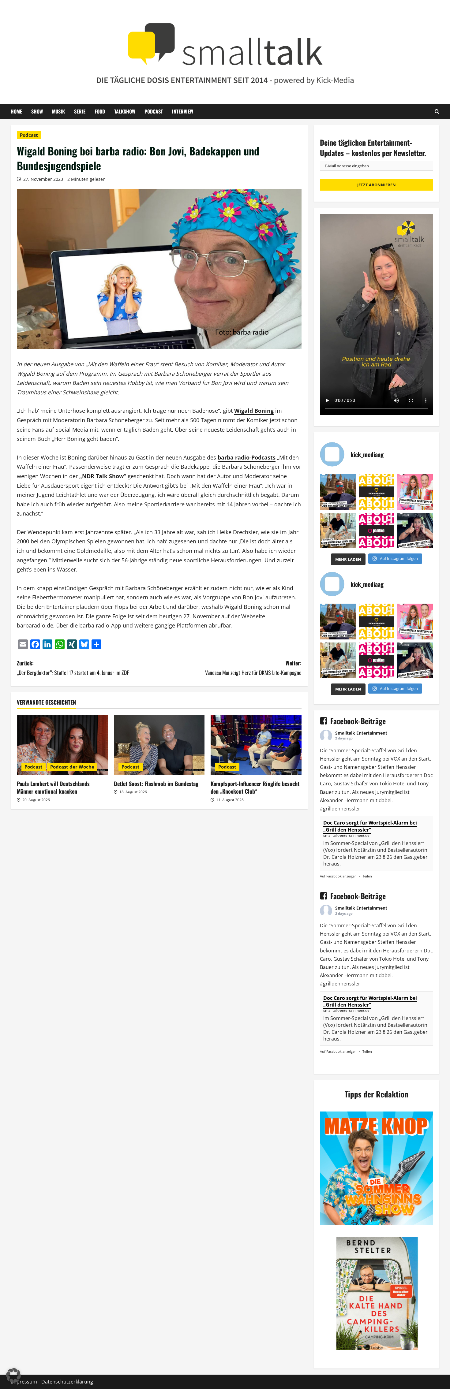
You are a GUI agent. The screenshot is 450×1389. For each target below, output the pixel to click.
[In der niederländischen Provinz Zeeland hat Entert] (338, 531)
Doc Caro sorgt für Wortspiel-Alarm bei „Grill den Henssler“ (370, 826)
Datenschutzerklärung (67, 1381)
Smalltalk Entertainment (361, 733)
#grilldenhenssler (340, 808)
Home (16, 111)
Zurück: (73, 667)
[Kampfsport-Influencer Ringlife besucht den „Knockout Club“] (256, 745)
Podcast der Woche (72, 767)
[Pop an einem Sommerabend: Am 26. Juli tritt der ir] (415, 531)
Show (37, 111)
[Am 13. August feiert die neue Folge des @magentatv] (338, 492)
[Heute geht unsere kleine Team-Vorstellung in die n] (377, 531)
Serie (79, 111)
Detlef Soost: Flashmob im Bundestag (156, 784)
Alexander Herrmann (344, 800)
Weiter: (253, 667)
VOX (395, 758)
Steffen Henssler (397, 767)
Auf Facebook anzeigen (338, 876)
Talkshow (124, 111)
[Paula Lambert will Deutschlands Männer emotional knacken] (62, 745)
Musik (58, 111)
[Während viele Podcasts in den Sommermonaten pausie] (415, 492)
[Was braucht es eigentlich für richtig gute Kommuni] (377, 492)
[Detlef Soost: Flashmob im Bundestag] (159, 745)
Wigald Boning (254, 410)
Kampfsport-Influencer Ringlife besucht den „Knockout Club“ (255, 787)
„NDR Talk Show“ (102, 476)
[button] (13, 1375)
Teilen (367, 876)
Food (100, 111)
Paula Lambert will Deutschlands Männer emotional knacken (53, 787)
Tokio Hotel (392, 783)
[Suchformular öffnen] (437, 111)
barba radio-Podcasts (247, 457)
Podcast (153, 111)
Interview (182, 111)
